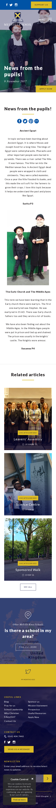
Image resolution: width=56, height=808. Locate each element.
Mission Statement (38, 705)
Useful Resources (37, 713)
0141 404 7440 (16, 736)
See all (28, 587)
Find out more (19, 800)
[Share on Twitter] (25, 121)
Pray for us (9, 705)
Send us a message (19, 749)
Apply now (46, 89)
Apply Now (33, 717)
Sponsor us (34, 701)
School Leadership (13, 709)
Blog (6, 701)
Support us (41, 5)
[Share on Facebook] (19, 121)
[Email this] (36, 121)
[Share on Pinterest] (31, 121)
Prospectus (34, 709)
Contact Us (10, 721)
